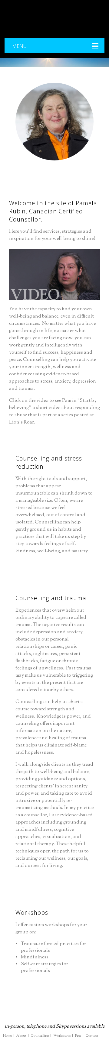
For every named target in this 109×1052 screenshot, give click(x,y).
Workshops (62, 1035)
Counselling (40, 1035)
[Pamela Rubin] (54, 17)
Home (7, 1035)
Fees (78, 1035)
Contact (92, 1035)
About (21, 1035)
